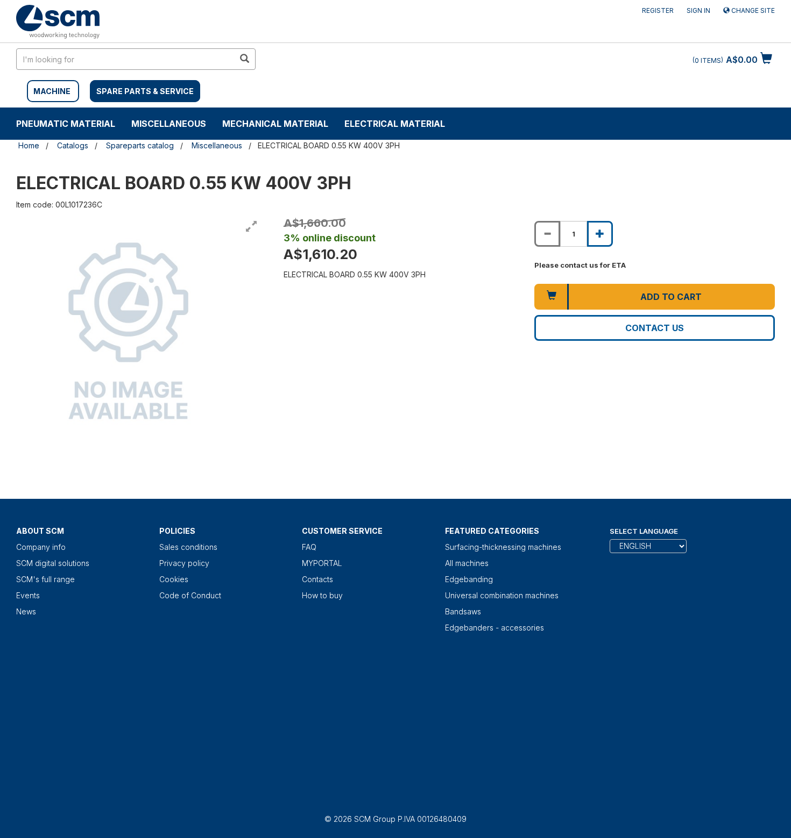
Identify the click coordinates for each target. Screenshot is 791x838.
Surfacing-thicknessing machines (503, 546)
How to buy (322, 595)
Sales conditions (188, 546)
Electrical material (394, 123)
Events (28, 595)
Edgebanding (469, 579)
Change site (752, 10)
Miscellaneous (168, 123)
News (26, 611)
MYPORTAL (322, 563)
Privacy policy (184, 563)
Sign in (698, 10)
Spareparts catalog (140, 145)
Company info (41, 546)
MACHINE (51, 91)
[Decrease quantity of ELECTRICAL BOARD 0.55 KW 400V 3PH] (547, 234)
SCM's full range (45, 579)
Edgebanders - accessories (494, 627)
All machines (467, 563)
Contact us (654, 328)
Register (658, 10)
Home (28, 145)
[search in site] (244, 59)
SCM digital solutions (52, 563)
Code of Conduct (190, 595)
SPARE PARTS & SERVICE (145, 91)
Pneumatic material (65, 123)
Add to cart (671, 296)
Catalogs (72, 145)
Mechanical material (275, 123)
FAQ (309, 546)
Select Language (644, 531)
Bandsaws (463, 611)
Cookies (173, 579)
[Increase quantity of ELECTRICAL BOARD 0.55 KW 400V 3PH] (600, 234)
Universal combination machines (502, 595)
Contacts (317, 579)
